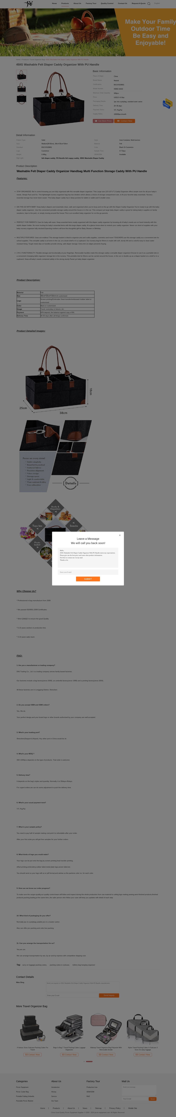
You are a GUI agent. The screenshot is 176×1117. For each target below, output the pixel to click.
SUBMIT (88, 579)
